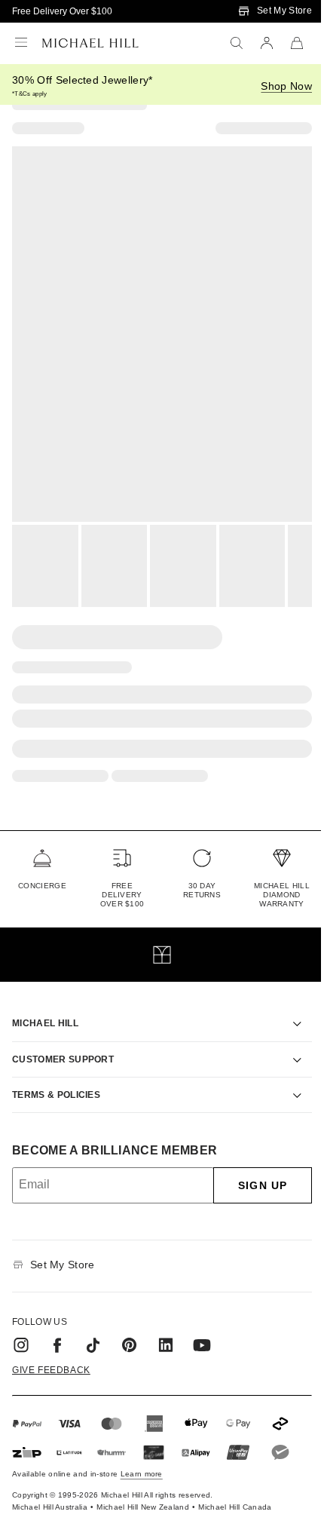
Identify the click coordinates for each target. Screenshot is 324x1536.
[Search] (237, 43)
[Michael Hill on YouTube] (202, 1328)
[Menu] (21, 43)
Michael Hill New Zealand (142, 1489)
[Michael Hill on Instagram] (21, 1328)
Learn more (142, 1456)
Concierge (42, 885)
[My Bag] (297, 43)
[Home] (90, 43)
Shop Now (286, 86)
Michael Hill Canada (234, 1489)
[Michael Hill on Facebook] (57, 1328)
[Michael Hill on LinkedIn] (166, 1328)
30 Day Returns (202, 890)
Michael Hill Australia (49, 1489)
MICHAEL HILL (45, 1006)
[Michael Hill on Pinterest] (130, 1328)
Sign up (251, 1168)
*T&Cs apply (29, 93)
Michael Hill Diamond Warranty (282, 894)
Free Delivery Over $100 (62, 11)
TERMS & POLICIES (56, 1077)
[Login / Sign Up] (267, 43)
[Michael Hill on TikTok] (93, 1328)
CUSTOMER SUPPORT (63, 1042)
